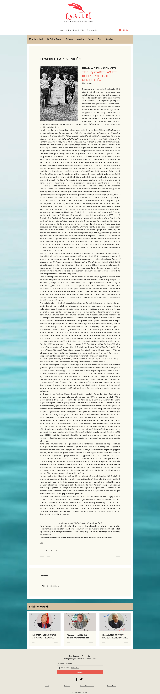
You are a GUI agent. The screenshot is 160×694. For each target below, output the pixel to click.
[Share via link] (57, 550)
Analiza (80, 39)
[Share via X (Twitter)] (46, 550)
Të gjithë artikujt (36, 39)
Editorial (69, 39)
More (120, 39)
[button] (128, 39)
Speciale (109, 39)
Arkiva (90, 39)
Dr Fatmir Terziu (54, 39)
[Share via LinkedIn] (51, 550)
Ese (99, 39)
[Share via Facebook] (41, 550)
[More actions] (119, 53)
